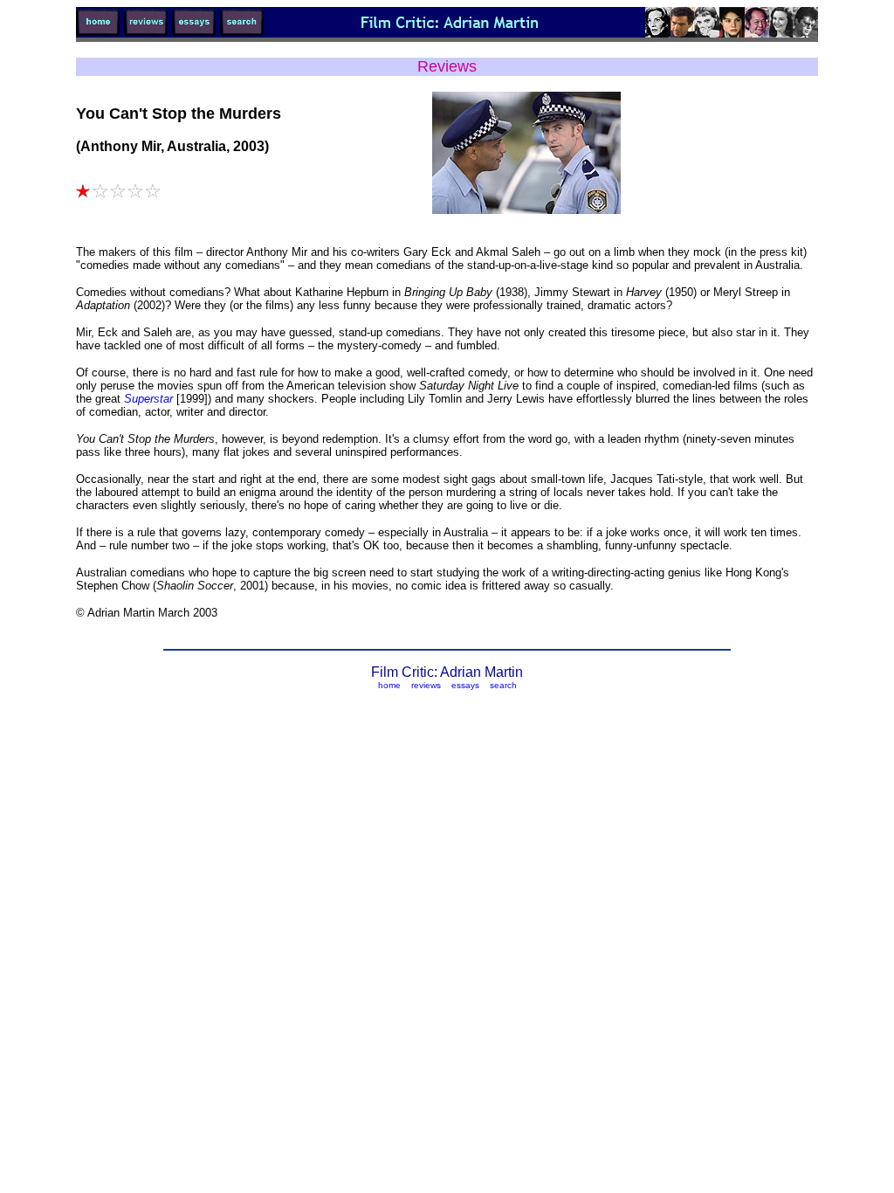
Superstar (150, 398)
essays (465, 685)
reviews (426, 685)
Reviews (447, 66)
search (503, 685)
